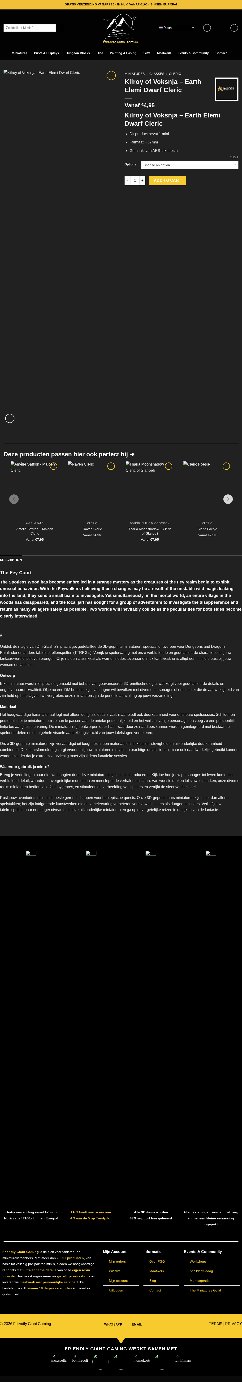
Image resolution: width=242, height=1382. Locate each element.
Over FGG (157, 1261)
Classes (156, 74)
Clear (234, 157)
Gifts (146, 53)
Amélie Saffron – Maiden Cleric (34, 531)
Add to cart (168, 180)
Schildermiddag (201, 1271)
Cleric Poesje (207, 529)
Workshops (198, 1261)
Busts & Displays (46, 53)
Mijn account (118, 1281)
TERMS (215, 1324)
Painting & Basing (123, 53)
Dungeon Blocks (78, 53)
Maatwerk (164, 53)
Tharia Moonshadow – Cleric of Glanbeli (149, 531)
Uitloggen (116, 1290)
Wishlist (114, 1271)
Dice (100, 53)
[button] (220, 28)
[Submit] (60, 28)
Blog (152, 1281)
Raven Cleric (92, 529)
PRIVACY (233, 1324)
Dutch (167, 27)
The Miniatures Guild (205, 1290)
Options (130, 164)
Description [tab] (11, 560)
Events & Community (193, 53)
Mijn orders (117, 1261)
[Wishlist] (207, 28)
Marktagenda (200, 1281)
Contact (221, 53)
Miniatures (19, 53)
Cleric (175, 74)
